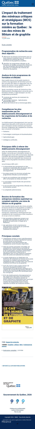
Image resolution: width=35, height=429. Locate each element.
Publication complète (9, 350)
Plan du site (17, 412)
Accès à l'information (17, 410)
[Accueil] (16, 2)
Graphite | (11, 345)
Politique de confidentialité (17, 408)
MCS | (21, 345)
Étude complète (7, 45)
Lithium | (16, 345)
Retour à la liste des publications (14, 365)
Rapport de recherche (12, 342)
